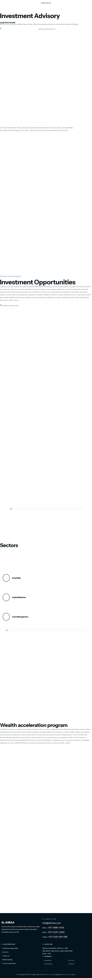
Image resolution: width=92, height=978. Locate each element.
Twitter (71, 960)
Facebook (47, 960)
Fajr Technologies (69, 974)
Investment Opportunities (10, 948)
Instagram (47, 964)
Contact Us (6, 956)
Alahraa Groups (48, 974)
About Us (5, 952)
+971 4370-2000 (56, 932)
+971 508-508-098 (57, 936)
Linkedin (71, 964)
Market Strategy (8, 959)
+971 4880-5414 (56, 927)
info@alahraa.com (51, 923)
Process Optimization (9, 963)
